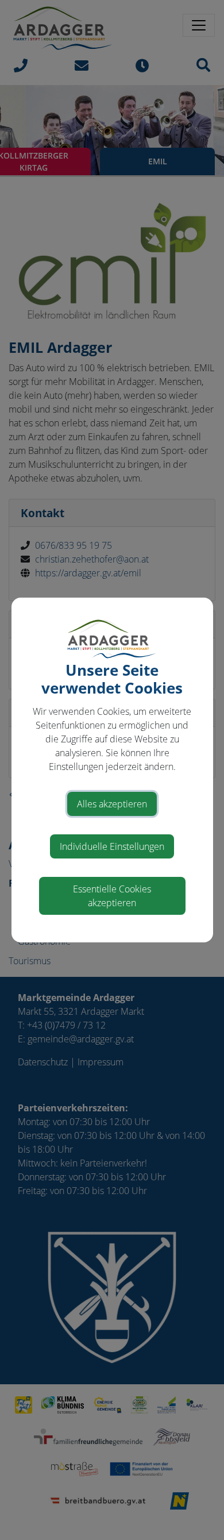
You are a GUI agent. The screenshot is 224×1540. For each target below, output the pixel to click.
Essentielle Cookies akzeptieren (112, 896)
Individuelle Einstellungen (112, 846)
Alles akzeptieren (112, 804)
